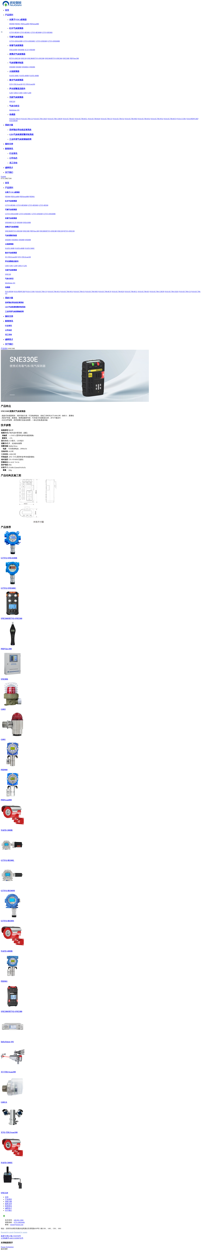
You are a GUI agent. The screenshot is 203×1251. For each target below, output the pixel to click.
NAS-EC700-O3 (15, 119)
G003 (25, 93)
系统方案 (9, 298)
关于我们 (9, 344)
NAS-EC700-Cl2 (27, 119)
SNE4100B (13, 50)
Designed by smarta (20, 1232)
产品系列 (9, 187)
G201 (11, 93)
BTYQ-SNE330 (14, 58)
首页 (7, 183)
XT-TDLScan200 (29, 84)
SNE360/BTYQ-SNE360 (53, 58)
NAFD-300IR (34, 76)
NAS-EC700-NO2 (157, 119)
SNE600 (32, 50)
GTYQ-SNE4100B (16, 41)
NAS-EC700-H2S (94, 119)
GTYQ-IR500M (35, 32)
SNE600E (21, 50)
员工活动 (8, 334)
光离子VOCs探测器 (12, 192)
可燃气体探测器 (11, 209)
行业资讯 (8, 326)
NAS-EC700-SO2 (144, 119)
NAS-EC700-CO (106, 119)
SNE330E (66, 58)
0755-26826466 (19, 1222)
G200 (29, 93)
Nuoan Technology (7, 1247)
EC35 (27, 50)
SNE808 (12, 67)
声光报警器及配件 (12, 261)
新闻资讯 (9, 321)
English (3, 176)
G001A (16, 93)
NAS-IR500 (13, 121)
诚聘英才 (9, 339)
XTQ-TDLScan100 (16, 84)
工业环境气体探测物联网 (14, 311)
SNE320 (12, 101)
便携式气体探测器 (12, 227)
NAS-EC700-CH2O (40, 119)
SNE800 (18, 67)
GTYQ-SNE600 (41, 41)
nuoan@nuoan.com (16, 1224)
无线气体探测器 (11, 270)
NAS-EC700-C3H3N (55, 119)
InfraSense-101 (14, 110)
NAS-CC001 (181, 119)
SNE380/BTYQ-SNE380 (35, 58)
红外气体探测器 (11, 201)
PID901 (17, 24)
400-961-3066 (18, 1220)
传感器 (7, 287)
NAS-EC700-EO (68, 119)
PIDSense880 (34, 24)
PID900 (12, 24)
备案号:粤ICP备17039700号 (11, 1236)
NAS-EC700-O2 (118, 119)
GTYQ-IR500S (47, 32)
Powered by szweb (7, 1232)
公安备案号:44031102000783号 (12, 1238)
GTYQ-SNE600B (53, 41)
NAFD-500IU (14, 76)
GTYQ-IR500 (14, 32)
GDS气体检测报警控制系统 (15, 307)
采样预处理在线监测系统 (14, 302)
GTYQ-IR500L (24, 32)
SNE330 (24, 58)
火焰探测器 (9, 244)
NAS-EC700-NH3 (131, 119)
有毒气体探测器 (11, 218)
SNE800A (25, 67)
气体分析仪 (9, 278)
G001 (21, 93)
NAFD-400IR (24, 76)
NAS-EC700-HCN (170, 119)
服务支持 (9, 316)
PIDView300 (74, 58)
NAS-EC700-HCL (81, 119)
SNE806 (32, 67)
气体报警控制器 (11, 235)
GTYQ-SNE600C (29, 41)
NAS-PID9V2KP (192, 119)
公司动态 (8, 330)
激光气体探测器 (11, 253)
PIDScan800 (25, 24)
